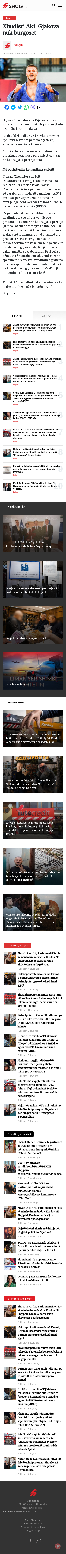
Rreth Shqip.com (33, 1520)
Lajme (9, 18)
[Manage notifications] (58, 1546)
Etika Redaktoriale (33, 1524)
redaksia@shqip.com (32, 1508)
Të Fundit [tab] (16, 316)
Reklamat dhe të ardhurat (33, 1527)
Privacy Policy (33, 1531)
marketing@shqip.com (25, 1511)
